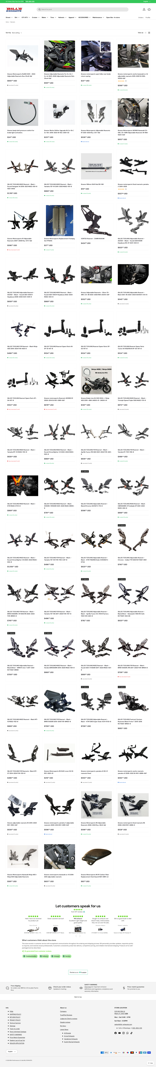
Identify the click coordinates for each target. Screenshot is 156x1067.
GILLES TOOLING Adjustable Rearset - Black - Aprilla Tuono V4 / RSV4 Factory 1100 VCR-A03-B (95, 614)
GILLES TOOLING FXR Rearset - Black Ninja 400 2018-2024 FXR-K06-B (22, 347)
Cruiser (34, 17)
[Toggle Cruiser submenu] (39, 17)
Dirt (16, 17)
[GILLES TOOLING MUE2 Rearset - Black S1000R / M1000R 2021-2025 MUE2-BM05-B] (59, 485)
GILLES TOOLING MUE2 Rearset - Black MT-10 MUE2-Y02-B (22, 720)
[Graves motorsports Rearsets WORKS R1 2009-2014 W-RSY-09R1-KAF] (59, 380)
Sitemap (12, 1026)
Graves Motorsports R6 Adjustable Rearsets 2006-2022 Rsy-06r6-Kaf (93, 824)
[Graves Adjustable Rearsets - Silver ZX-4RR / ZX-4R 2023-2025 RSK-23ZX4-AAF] (96, 274)
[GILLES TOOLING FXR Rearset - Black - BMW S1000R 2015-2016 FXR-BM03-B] (59, 701)
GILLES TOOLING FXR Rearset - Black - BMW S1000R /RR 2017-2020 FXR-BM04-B (133, 667)
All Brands (67, 1033)
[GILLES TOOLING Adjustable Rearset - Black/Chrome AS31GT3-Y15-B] (96, 485)
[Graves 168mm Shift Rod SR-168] (96, 166)
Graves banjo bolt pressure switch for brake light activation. (20, 132)
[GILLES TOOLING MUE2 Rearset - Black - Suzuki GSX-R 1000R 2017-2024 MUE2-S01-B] (96, 647)
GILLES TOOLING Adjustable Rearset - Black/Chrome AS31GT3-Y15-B (94, 505)
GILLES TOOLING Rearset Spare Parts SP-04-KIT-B (22, 399)
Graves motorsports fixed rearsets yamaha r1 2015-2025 (133, 185)
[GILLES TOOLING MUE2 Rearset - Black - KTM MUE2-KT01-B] (22, 485)
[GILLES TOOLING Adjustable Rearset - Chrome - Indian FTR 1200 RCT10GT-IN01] (133, 539)
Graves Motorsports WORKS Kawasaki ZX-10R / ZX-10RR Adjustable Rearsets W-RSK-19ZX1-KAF (133, 133)
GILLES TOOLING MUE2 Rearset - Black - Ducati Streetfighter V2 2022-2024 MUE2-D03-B (59, 452)
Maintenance (97, 17)
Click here (87, 987)
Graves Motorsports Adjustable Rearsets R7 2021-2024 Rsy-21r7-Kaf (95, 132)
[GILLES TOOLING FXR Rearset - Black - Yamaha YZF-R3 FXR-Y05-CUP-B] (59, 539)
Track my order (15, 1029)
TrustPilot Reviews (66, 1015)
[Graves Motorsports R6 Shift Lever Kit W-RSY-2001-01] (59, 753)
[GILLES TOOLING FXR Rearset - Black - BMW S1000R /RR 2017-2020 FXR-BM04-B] (133, 647)
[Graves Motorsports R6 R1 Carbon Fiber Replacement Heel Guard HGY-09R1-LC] (96, 856)
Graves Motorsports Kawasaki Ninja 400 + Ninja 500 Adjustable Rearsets (22, 876)
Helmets (61, 17)
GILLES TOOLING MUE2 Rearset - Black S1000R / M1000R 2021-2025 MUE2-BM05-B (59, 506)
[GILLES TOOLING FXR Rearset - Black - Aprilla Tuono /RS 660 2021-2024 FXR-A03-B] (96, 431)
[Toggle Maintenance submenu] (103, 17)
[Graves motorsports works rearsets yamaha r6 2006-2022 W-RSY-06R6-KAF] (133, 753)
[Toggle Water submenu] (47, 17)
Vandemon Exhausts (71, 1039)
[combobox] (83, 9)
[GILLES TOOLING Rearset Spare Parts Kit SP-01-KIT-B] (59, 328)
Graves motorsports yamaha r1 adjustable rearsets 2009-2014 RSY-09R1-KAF (59, 824)
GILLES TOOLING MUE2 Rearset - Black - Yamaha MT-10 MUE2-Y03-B (21, 451)
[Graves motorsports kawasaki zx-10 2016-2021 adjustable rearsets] (59, 856)
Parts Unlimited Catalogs (18, 1032)
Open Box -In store (113, 17)
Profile (148, 17)
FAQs (11, 1011)
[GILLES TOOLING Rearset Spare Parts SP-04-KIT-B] (22, 380)
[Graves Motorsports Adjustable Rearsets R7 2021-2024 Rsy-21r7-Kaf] (96, 112)
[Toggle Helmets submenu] (66, 17)
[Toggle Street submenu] (12, 17)
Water (44, 17)
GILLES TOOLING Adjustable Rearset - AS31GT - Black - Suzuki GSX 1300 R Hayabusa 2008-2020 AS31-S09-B (20, 295)
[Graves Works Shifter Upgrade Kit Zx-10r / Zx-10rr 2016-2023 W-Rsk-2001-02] (59, 112)
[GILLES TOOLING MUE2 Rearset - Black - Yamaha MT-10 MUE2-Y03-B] (22, 431)
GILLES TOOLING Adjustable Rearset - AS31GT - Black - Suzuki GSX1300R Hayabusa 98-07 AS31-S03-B (131, 241)
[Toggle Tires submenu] (55, 17)
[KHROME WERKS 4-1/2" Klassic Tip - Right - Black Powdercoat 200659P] (33, 929)
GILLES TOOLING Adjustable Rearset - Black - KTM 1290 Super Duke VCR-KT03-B (96, 720)
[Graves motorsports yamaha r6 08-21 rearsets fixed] (96, 753)
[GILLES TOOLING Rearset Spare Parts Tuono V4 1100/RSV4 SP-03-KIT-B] (133, 328)
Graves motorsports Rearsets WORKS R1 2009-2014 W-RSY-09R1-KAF (58, 399)
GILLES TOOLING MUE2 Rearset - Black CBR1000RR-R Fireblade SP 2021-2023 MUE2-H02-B (131, 506)
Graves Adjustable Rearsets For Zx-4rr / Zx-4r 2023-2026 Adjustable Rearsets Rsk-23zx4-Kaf (59, 76)
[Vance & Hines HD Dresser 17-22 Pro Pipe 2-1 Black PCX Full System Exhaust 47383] (100, 929)
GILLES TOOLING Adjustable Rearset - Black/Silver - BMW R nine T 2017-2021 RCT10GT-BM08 (20, 668)
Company (63, 1011)
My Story (63, 1026)
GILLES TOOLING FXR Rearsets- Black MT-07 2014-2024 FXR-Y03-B (22, 772)
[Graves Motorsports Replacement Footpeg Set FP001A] (59, 220)
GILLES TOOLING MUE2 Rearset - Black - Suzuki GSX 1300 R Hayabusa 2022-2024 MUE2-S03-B (58, 295)
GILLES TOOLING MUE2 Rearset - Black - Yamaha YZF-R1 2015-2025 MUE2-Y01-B (58, 185)
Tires (52, 17)
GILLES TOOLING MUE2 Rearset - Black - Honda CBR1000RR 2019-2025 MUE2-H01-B (59, 667)
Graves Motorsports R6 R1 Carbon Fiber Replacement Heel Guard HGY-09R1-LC (95, 876)
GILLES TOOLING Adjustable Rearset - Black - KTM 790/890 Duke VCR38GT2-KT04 (94, 560)
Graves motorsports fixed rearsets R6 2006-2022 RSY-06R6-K (131, 824)
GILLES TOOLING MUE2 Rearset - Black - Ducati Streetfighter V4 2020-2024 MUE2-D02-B (22, 560)
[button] (149, 9)
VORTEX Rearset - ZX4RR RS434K (92, 239)
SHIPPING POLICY (15, 1014)
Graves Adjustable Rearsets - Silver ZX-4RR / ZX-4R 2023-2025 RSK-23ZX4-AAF (95, 294)
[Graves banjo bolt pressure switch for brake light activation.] (22, 112)
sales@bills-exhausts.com (123, 1024)
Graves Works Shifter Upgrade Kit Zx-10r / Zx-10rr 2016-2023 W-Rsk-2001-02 (59, 132)
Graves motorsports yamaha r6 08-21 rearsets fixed (94, 772)
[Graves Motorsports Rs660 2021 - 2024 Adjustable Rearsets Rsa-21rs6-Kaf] (22, 56)
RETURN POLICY (15, 1017)
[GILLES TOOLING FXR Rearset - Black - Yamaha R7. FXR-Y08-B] (133, 431)
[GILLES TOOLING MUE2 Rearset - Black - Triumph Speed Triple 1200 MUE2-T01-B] (133, 380)
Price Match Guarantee (17, 1037)
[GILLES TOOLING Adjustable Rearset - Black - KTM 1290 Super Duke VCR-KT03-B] (96, 701)
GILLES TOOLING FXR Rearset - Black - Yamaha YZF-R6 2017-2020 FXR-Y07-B (57, 613)
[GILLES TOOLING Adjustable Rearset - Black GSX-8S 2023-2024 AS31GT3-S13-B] (133, 274)
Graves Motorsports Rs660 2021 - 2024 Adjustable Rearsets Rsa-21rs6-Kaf (21, 75)
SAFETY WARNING (16, 1035)
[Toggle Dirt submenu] (19, 17)
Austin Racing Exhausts (72, 1042)
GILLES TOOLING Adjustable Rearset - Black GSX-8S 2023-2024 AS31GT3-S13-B (132, 294)
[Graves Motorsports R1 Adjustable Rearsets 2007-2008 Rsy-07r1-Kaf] (22, 220)
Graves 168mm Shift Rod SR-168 (92, 184)
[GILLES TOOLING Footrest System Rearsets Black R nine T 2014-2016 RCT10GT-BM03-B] (133, 701)
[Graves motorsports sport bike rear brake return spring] (96, 56)
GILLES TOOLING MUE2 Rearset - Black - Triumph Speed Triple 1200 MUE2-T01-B (132, 399)
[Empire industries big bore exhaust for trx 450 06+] (123, 929)
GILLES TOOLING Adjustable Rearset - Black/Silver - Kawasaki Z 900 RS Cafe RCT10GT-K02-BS (131, 614)
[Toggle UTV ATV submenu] (29, 17)
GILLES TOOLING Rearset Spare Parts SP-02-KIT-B (95, 347)
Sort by (8, 33)
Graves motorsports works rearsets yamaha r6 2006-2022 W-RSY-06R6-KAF (132, 772)
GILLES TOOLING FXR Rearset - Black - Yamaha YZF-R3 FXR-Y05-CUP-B (57, 559)
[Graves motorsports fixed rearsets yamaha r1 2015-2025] (133, 166)
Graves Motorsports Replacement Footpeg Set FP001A (59, 240)
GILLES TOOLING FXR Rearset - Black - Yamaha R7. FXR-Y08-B (131, 451)
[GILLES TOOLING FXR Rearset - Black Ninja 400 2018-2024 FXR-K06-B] (22, 328)
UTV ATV (25, 17)
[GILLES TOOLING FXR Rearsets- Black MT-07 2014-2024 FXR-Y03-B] (22, 753)
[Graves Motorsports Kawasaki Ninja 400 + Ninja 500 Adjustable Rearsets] (22, 856)
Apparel (71, 17)
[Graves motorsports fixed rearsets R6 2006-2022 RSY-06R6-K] (133, 804)
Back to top (78, 997)
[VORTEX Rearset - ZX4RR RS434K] (96, 220)
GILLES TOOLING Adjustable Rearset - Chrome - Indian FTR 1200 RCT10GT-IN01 (132, 559)
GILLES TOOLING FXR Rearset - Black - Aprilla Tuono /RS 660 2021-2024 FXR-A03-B (96, 452)
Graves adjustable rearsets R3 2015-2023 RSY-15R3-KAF (22, 824)
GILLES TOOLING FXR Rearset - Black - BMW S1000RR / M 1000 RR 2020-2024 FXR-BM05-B (21, 614)
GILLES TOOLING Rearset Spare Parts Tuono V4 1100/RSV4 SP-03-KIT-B (131, 347)
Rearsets (12, 22)
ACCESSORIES (83, 17)
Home (7, 22)
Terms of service (15, 1023)
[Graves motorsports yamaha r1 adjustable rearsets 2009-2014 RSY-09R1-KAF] (59, 804)
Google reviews (65, 1022)
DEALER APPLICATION (17, 1043)
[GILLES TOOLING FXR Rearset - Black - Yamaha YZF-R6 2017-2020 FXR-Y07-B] (59, 593)
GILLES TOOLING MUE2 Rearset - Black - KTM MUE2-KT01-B (21, 505)
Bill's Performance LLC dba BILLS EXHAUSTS (21, 1060)
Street (8, 17)
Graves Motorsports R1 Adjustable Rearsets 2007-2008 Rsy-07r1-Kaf (19, 240)
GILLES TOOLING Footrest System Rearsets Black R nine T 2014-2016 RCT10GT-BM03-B (130, 721)
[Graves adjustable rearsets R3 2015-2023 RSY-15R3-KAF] (22, 804)
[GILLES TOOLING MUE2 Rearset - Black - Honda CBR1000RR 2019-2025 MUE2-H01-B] (59, 647)
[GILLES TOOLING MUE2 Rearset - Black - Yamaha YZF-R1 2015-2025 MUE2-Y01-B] (59, 166)
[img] (78, 909)
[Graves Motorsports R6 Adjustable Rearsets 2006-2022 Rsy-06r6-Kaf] (96, 804)
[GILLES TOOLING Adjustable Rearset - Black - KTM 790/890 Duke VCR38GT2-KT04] (96, 539)
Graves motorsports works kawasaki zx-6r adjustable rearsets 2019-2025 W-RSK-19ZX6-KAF (133, 76)
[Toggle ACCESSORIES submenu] (90, 17)
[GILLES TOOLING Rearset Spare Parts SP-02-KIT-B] (96, 328)
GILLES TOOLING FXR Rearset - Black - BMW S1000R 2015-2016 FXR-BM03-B (57, 720)
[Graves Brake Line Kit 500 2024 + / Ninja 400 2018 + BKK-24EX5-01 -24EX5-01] (96, 380)
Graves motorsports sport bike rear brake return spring (96, 75)
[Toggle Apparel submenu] (75, 17)
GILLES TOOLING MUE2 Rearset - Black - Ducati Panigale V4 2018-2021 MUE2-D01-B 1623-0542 (22, 186)
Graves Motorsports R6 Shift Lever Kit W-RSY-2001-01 (59, 772)
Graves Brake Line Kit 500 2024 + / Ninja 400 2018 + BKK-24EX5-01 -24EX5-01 (95, 399)
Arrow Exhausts (69, 1036)
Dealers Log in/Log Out (17, 1040)
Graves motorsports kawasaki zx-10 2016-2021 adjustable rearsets (59, 876)
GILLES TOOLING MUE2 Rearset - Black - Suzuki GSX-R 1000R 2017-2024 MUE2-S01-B (96, 668)
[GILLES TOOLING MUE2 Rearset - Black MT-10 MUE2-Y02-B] (22, 701)
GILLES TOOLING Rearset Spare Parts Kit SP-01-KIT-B (58, 347)
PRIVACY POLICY (15, 1020)
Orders (140, 17)
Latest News (64, 1029)
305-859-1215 (137, 1028)
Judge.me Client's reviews (68, 1019)
